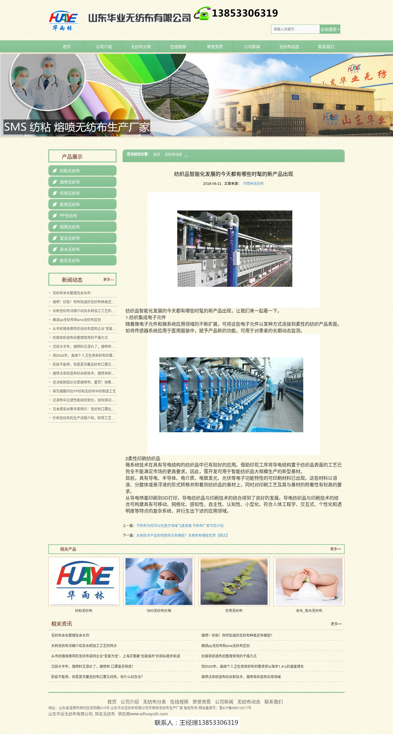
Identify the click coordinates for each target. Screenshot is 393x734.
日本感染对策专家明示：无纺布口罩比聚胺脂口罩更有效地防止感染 (85, 408)
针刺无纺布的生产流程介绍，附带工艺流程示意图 (85, 417)
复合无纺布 (66, 238)
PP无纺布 (65, 215)
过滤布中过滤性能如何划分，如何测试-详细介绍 (85, 399)
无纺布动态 (289, 46)
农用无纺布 (66, 193)
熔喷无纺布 (66, 182)
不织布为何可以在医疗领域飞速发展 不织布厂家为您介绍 (180, 525)
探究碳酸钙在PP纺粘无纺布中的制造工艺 (84, 390)
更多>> (108, 279)
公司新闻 (252, 46)
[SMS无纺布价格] (159, 581)
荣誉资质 (215, 46)
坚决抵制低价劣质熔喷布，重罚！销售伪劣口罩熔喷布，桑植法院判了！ (85, 382)
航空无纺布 (66, 260)
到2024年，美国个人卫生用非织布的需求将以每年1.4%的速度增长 (85, 355)
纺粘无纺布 (66, 170)
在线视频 (178, 46)
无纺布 (109, 713)
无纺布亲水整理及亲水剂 (72, 292)
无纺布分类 (141, 46)
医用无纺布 (66, 204)
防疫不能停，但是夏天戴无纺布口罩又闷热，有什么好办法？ (85, 364)
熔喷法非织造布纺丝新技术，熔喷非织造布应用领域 (85, 373)
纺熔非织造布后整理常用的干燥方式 (80, 337)
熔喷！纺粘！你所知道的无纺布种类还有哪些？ (85, 301)
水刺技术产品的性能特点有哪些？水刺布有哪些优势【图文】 (183, 535)
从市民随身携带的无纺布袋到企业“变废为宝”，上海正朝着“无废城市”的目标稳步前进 (85, 328)
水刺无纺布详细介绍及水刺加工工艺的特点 (85, 310)
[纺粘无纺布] (83, 581)
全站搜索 (328, 29)
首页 (67, 46)
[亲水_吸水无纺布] (309, 581)
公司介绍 (104, 46)
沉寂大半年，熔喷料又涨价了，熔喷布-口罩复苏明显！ (85, 346)
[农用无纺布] (234, 581)
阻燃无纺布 (66, 227)
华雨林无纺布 (253, 184)
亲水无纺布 (66, 249)
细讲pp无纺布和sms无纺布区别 (77, 319)
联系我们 (326, 46)
